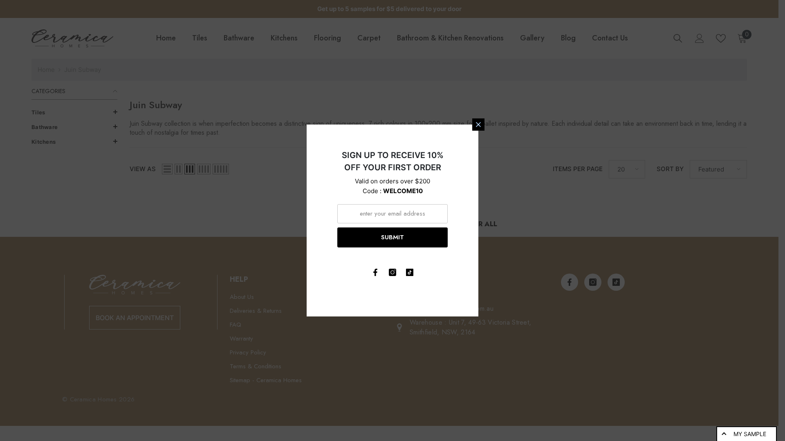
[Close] (478, 124)
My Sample (749, 433)
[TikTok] (409, 272)
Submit (392, 237)
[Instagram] (392, 272)
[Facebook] (375, 272)
